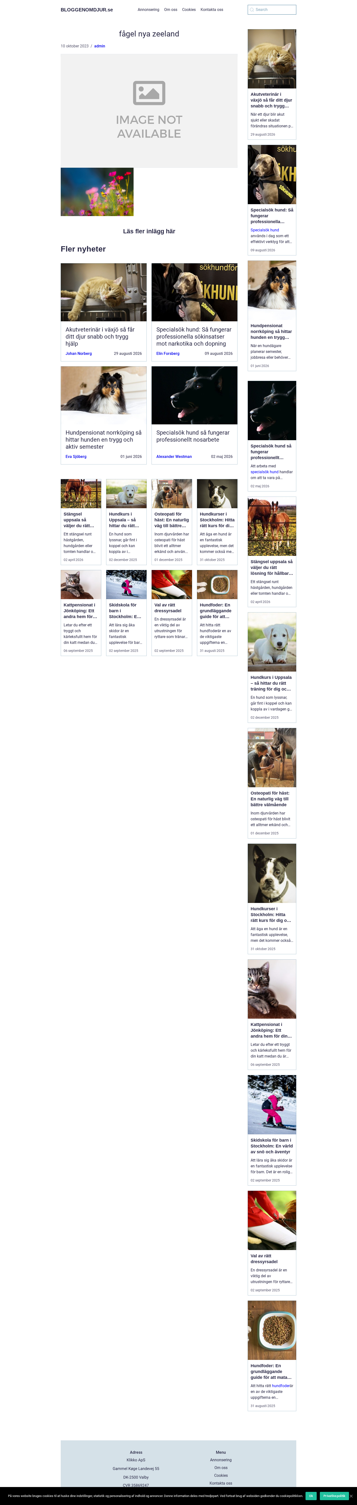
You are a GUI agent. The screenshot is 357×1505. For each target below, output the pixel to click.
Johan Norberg (79, 353)
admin (99, 46)
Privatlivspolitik (334, 1496)
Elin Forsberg (167, 353)
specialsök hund (265, 472)
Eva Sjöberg (76, 456)
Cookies (189, 9)
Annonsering (148, 9)
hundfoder (281, 1385)
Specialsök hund (265, 230)
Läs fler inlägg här (149, 231)
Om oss (170, 9)
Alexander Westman (174, 456)
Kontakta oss (212, 9)
